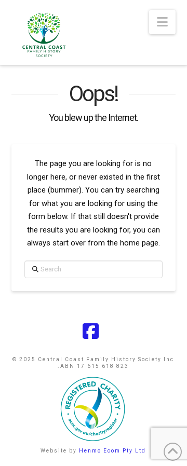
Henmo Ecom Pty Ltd (112, 451)
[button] (162, 22)
